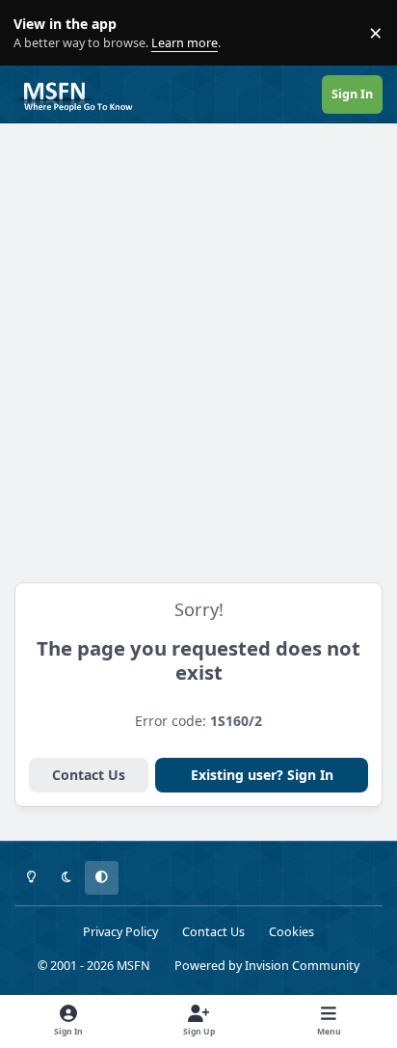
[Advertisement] (198, 342)
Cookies (291, 932)
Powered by (266, 965)
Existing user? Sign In (262, 775)
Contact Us (88, 775)
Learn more (37, 33)
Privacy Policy (120, 932)
